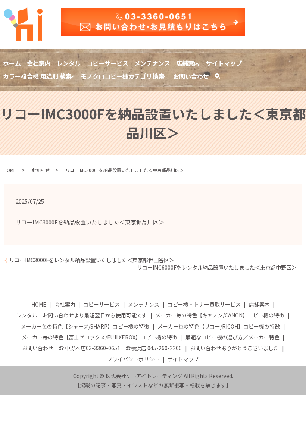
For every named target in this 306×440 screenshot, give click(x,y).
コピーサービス (107, 63)
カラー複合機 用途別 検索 (37, 76)
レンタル (69, 63)
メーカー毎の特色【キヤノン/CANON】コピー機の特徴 (219, 315)
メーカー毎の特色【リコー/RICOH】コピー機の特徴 (218, 326)
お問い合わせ (191, 76)
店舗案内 (188, 63)
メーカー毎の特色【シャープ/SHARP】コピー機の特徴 (85, 326)
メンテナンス (152, 63)
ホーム (12, 63)
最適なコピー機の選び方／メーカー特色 (232, 337)
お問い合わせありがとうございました (234, 348)
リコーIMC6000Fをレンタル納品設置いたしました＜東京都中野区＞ (217, 267)
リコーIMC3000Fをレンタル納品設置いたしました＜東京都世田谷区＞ (91, 260)
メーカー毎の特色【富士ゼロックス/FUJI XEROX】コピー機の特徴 (99, 337)
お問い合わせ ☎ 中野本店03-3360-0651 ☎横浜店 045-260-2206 (102, 348)
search (221, 77)
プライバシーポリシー (133, 359)
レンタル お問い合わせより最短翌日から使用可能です (81, 315)
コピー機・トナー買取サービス (204, 304)
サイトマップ (224, 63)
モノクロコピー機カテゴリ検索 (122, 76)
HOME (10, 170)
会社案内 (39, 63)
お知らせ (41, 170)
